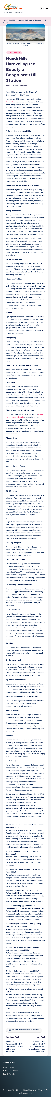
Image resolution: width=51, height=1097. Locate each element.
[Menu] (47, 8)
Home (5, 20)
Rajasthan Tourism (10, 1070)
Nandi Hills (10, 102)
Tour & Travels (9, 1074)
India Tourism (14, 53)
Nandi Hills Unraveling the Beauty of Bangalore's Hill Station (23, 1030)
